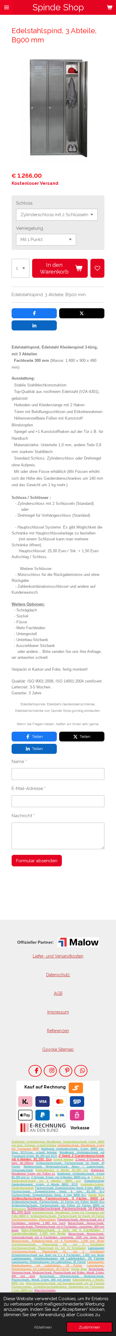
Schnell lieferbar (63, 1159)
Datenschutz (58, 974)
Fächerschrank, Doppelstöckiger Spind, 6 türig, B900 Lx (69, 1187)
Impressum (58, 1012)
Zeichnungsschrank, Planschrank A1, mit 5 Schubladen (58, 1251)
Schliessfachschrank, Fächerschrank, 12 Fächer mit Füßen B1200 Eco (58, 1201)
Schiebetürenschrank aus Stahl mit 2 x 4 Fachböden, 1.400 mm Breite (58, 1255)
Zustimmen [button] (89, 1327)
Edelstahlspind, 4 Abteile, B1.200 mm (62, 1170)
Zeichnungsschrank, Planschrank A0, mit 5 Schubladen (58, 1244)
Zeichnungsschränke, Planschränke (34, 1219)
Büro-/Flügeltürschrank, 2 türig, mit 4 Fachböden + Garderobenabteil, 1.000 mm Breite (58, 1231)
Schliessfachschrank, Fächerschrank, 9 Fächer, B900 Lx (58, 1198)
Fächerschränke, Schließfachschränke (35, 1286)
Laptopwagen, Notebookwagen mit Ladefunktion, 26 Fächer (58, 1258)
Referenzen (58, 1030)
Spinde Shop (96, 1195)
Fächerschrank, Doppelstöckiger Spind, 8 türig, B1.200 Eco (58, 1191)
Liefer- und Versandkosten (58, 956)
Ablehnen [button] (43, 1327)
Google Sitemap (58, 1049)
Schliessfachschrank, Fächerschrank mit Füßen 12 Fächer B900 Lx (58, 1205)
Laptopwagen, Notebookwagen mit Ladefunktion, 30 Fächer (49, 1261)
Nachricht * (23, 815)
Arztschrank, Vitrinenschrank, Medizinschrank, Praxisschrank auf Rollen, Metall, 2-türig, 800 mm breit (58, 1273)
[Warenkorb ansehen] (109, 7)
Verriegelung (29, 228)
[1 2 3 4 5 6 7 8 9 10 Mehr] (20, 268)
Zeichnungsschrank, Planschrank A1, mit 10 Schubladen (49, 1248)
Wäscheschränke (45, 1290)
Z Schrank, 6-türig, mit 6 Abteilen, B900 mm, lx (60, 1177)
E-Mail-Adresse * (29, 788)
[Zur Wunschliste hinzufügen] (97, 268)
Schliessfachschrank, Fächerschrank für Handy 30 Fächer (67, 1216)
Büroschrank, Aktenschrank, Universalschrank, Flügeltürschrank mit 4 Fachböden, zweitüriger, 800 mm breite (58, 1227)
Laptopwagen (96, 1248)
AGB (58, 993)
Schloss (24, 203)
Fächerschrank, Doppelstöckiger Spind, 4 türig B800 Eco (49, 1195)
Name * (19, 761)
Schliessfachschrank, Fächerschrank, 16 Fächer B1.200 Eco (58, 1210)
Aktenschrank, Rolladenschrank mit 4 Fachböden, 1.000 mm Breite (58, 1240)
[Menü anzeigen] (6, 7)
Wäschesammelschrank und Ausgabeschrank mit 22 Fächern (65, 1283)
